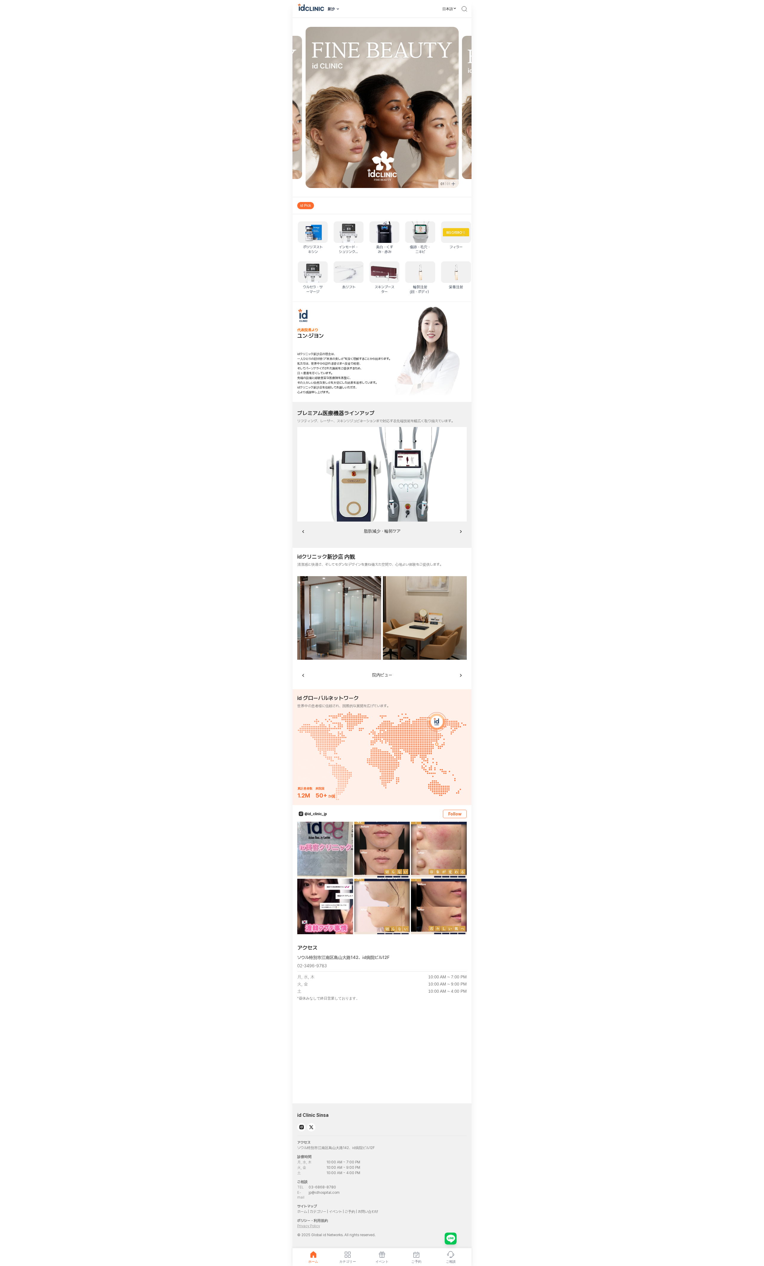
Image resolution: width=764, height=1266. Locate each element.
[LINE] (451, 1239)
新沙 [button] (331, 9)
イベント (335, 1212)
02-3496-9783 (312, 965)
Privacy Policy (308, 1226)
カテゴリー (318, 1212)
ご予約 (350, 1212)
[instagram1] (301, 1127)
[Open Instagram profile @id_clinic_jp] (301, 814)
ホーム (302, 1212)
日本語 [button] (447, 9)
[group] (382, 205)
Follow (454, 814)
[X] (311, 1127)
